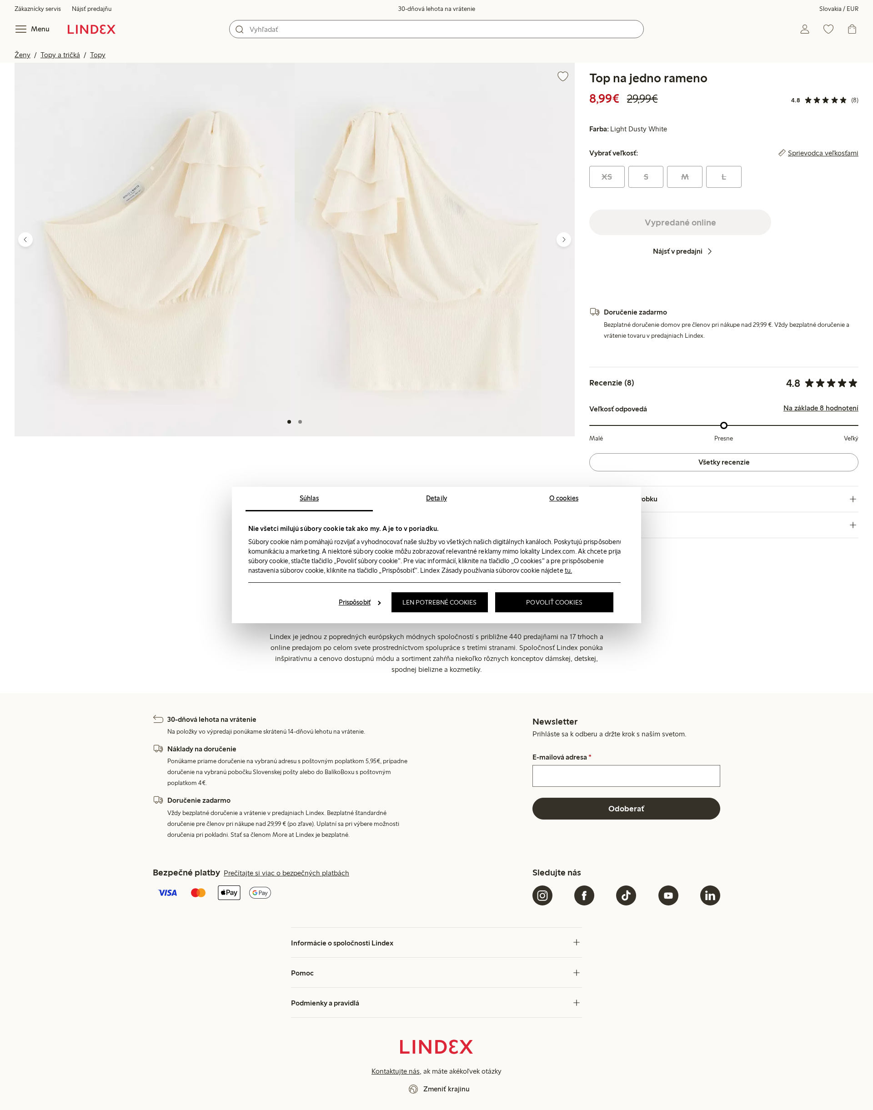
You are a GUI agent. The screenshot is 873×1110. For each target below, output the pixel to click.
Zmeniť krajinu (446, 1089)
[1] (289, 421)
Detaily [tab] (436, 498)
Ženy (22, 54)
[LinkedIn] (710, 895)
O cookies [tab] (563, 498)
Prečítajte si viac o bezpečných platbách (286, 873)
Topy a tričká (60, 54)
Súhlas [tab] (309, 498)
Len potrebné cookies (439, 602)
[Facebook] (584, 895)
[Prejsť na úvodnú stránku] (91, 29)
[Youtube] (668, 895)
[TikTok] (626, 895)
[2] (300, 421)
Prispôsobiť (355, 602)
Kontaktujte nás (395, 1071)
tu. (568, 570)
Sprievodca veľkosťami (823, 153)
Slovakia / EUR (838, 9)
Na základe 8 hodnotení (820, 408)
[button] (155, 249)
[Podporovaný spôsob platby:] (341, 893)
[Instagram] (542, 895)
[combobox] (436, 29)
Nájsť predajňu (91, 9)
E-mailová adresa (562, 757)
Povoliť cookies (554, 602)
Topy (97, 54)
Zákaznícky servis (38, 9)
